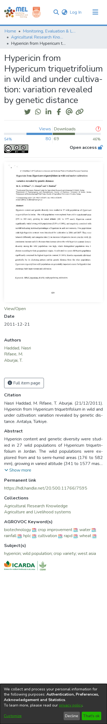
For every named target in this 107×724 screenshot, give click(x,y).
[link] (36, 506)
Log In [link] (76, 12)
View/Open (15, 309)
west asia (87, 554)
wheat (85, 536)
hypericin (12, 554)
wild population (37, 554)
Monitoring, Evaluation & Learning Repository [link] (50, 31)
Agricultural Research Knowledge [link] (38, 37)
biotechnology (17, 530)
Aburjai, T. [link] (13, 360)
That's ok (91, 716)
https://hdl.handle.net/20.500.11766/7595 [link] (45, 488)
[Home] (16, 12)
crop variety (65, 554)
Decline (71, 716)
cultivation (47, 536)
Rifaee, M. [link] (13, 354)
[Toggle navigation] (95, 12)
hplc (27, 536)
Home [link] (10, 31)
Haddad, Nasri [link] (17, 348)
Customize (13, 716)
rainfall (10, 536)
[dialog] (53, 704)
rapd (68, 536)
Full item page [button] (26, 383)
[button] (56, 12)
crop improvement (55, 530)
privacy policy (70, 705)
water (85, 530)
